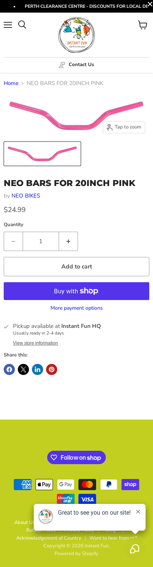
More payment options (77, 308)
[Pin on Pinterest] (51, 369)
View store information (35, 343)
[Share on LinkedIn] (37, 369)
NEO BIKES (26, 195)
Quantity (13, 225)
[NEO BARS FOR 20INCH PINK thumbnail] (42, 154)
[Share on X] (23, 369)
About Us (24, 522)
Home (11, 83)
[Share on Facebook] (9, 369)
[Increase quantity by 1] (68, 241)
